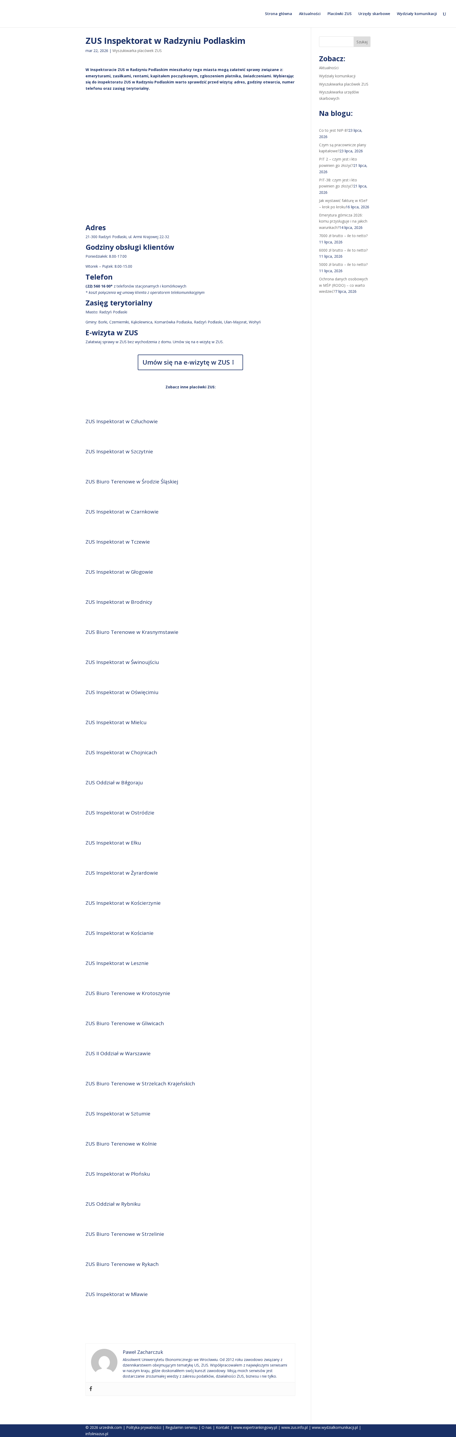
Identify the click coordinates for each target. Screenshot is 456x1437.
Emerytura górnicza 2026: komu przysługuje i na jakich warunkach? (343, 221)
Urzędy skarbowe (374, 14)
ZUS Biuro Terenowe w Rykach (122, 1264)
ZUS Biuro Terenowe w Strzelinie (125, 1234)
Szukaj (362, 41)
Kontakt (222, 1427)
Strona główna (278, 14)
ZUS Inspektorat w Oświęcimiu (122, 692)
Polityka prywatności (143, 1427)
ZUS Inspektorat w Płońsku (118, 1173)
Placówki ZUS (339, 14)
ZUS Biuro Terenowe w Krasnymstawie (132, 632)
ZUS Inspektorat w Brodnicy (119, 602)
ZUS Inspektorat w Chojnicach (121, 752)
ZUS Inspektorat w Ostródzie (120, 812)
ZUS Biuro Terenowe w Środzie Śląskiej (132, 481)
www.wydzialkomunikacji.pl (335, 1427)
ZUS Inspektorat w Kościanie (120, 933)
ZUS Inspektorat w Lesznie (117, 963)
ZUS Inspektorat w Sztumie (118, 1113)
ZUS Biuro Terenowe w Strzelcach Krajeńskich (140, 1083)
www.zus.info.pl (294, 1427)
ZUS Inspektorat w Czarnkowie (122, 511)
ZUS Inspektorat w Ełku (113, 842)
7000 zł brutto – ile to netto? (343, 235)
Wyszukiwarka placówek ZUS (137, 50)
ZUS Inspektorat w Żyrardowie (122, 872)
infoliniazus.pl (97, 1433)
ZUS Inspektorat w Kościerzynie (123, 902)
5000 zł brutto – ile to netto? (343, 264)
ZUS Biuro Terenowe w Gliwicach (125, 1023)
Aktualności (310, 14)
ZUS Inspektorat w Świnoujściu (122, 662)
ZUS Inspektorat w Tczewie (118, 541)
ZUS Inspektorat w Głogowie (119, 571)
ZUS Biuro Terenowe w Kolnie (121, 1143)
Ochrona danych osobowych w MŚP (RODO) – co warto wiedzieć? (343, 285)
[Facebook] (90, 1389)
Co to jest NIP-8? (333, 130)
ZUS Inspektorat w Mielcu (116, 722)
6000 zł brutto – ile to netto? (343, 250)
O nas (207, 1427)
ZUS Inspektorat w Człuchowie (122, 421)
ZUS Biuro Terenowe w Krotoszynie (128, 993)
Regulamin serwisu (181, 1427)
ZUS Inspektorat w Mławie (117, 1294)
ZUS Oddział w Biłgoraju (114, 782)
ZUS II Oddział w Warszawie (118, 1053)
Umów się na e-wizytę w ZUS (186, 362)
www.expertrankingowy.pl (255, 1427)
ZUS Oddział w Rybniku (113, 1203)
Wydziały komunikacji (417, 14)
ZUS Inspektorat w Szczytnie (119, 451)
